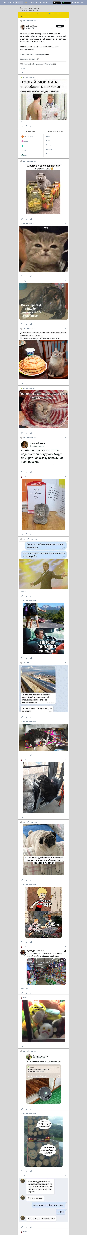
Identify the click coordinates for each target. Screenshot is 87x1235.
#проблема (24, 988)
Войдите (21, 14)
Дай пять (27, 2)
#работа (23, 68)
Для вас (12, 2)
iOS (50, 14)
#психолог (24, 122)
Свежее (20, 2)
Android (45, 14)
